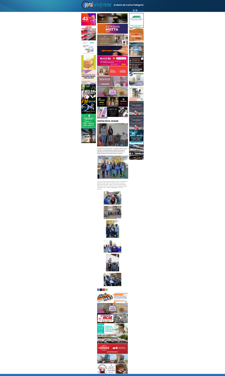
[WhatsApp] (106, 290)
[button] (141, 10)
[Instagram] (136, 10)
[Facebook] (134, 10)
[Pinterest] (104, 290)
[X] (101, 290)
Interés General (102, 117)
